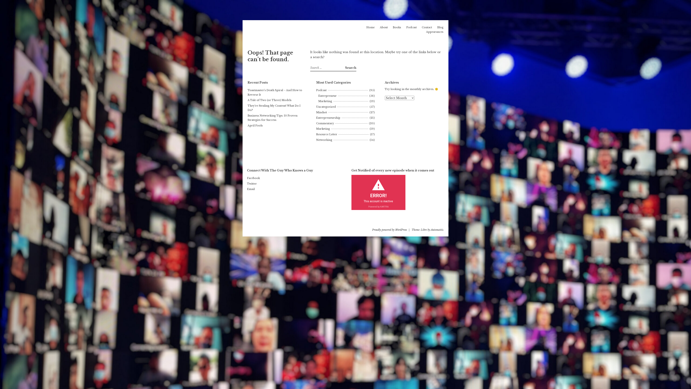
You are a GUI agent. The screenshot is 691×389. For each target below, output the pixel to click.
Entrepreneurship (328, 117)
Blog (440, 27)
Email (251, 189)
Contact (427, 27)
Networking (324, 140)
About (384, 27)
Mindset (321, 112)
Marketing (325, 101)
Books (397, 27)
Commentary (325, 123)
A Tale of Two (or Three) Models (270, 100)
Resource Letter (326, 134)
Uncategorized (326, 106)
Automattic (437, 229)
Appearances (434, 31)
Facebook (253, 178)
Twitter (252, 183)
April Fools (255, 125)
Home (370, 27)
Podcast (411, 27)
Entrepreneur (327, 95)
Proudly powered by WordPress (389, 229)
